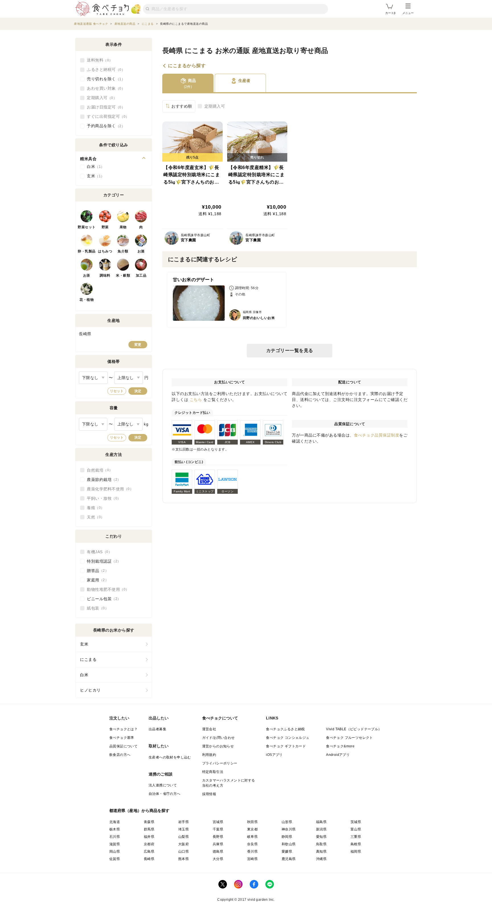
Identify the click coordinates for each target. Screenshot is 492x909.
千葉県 (218, 829)
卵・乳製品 (87, 251)
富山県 (355, 829)
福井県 (149, 837)
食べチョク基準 (121, 738)
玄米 (94, 176)
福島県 (321, 822)
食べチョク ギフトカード (286, 746)
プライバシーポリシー (219, 763)
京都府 (149, 844)
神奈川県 (289, 829)
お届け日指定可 (104, 107)
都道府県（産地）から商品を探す (139, 810)
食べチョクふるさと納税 (285, 729)
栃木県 (114, 829)
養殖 (94, 507)
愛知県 (321, 837)
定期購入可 (214, 106)
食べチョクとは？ (123, 729)
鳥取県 (321, 844)
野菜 (105, 227)
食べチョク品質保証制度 (376, 435)
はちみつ (105, 251)
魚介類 (123, 251)
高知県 (321, 852)
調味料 (105, 275)
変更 (137, 345)
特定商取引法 (212, 772)
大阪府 (183, 844)
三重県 (355, 837)
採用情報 (209, 794)
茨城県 (355, 822)
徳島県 (218, 852)
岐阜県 (252, 837)
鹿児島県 (289, 859)
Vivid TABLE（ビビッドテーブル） (354, 729)
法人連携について (163, 785)
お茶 (86, 275)
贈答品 (96, 570)
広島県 (149, 852)
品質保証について (123, 746)
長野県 (218, 837)
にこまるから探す (187, 65)
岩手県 (183, 822)
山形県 (287, 822)
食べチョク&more (340, 746)
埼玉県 (183, 829)
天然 (94, 517)
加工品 (141, 275)
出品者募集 (157, 729)
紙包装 (96, 608)
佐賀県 (114, 859)
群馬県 (149, 829)
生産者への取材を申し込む (170, 757)
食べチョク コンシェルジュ (287, 738)
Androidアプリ (338, 755)
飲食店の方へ (119, 755)
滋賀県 (114, 844)
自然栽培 (98, 470)
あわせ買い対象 (104, 88)
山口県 (183, 852)
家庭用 (96, 580)
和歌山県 (289, 844)
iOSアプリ (274, 755)
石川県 (114, 837)
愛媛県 (287, 852)
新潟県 (321, 829)
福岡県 (355, 852)
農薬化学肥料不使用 (108, 489)
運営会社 (209, 729)
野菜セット (87, 227)
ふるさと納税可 (104, 69)
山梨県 (183, 837)
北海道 (114, 822)
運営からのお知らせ (218, 746)
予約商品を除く (104, 126)
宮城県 (218, 822)
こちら (196, 399)
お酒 (141, 251)
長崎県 (149, 859)
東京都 (252, 829)
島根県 (355, 844)
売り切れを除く (104, 79)
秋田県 (252, 822)
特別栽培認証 (102, 561)
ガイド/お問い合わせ (218, 738)
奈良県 (252, 844)
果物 (123, 227)
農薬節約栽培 (102, 479)
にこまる (88, 659)
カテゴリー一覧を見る (289, 350)
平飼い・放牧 (102, 498)
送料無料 (98, 60)
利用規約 (209, 755)
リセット (117, 391)
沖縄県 (321, 859)
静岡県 (287, 837)
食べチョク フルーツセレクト (349, 738)
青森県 (149, 822)
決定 (137, 391)
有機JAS (97, 552)
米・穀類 (123, 275)
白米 (94, 166)
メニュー (408, 13)
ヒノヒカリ (90, 690)
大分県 (218, 859)
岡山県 (114, 852)
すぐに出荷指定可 (106, 116)
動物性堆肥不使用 (106, 589)
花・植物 (86, 300)
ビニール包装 (102, 599)
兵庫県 (218, 844)
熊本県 (183, 859)
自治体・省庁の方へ (165, 794)
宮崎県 (252, 859)
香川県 (252, 852)
